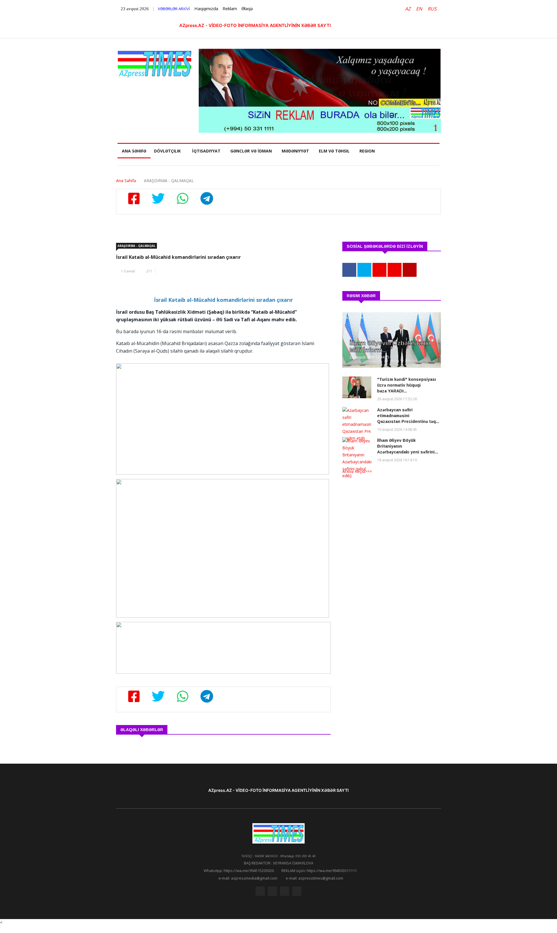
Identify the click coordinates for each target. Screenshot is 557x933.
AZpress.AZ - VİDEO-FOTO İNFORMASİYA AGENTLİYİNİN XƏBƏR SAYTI (255, 25)
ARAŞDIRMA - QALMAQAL (136, 246)
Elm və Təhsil (334, 151)
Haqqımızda (206, 8)
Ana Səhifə (134, 151)
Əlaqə (247, 8)
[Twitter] (272, 891)
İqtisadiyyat (206, 151)
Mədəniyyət (295, 151)
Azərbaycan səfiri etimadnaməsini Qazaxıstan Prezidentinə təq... (408, 416)
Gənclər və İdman (251, 151)
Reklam (230, 8)
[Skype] (284, 891)
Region (367, 151)
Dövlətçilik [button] (167, 151)
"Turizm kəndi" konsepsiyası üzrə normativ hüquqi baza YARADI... (406, 385)
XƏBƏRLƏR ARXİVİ (174, 8)
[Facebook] (260, 891)
